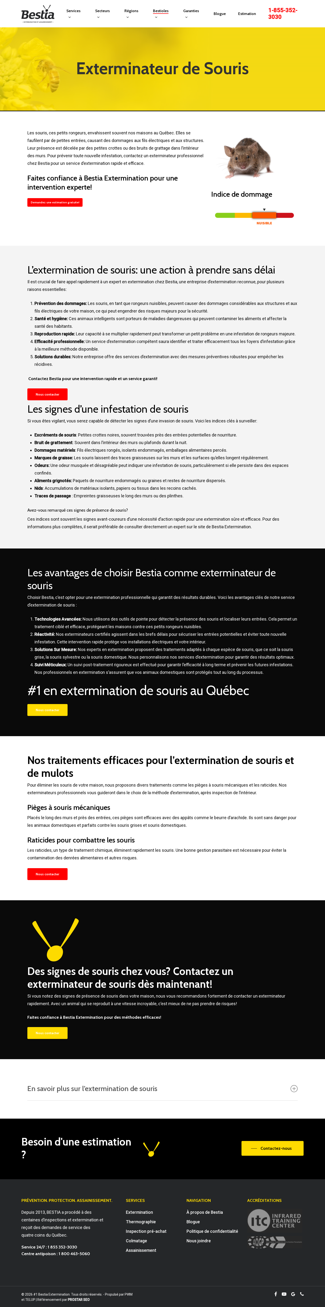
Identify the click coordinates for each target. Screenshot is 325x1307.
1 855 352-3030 (62, 1247)
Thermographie (141, 1221)
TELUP (30, 1300)
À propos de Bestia (205, 1212)
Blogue (193, 1221)
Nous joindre (199, 1240)
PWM (129, 1294)
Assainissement (141, 1250)
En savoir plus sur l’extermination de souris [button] (92, 1088)
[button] (55, 202)
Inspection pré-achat (146, 1231)
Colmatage (136, 1240)
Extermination (139, 1212)
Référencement (49, 1300)
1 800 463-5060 (74, 1253)
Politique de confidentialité (212, 1231)
